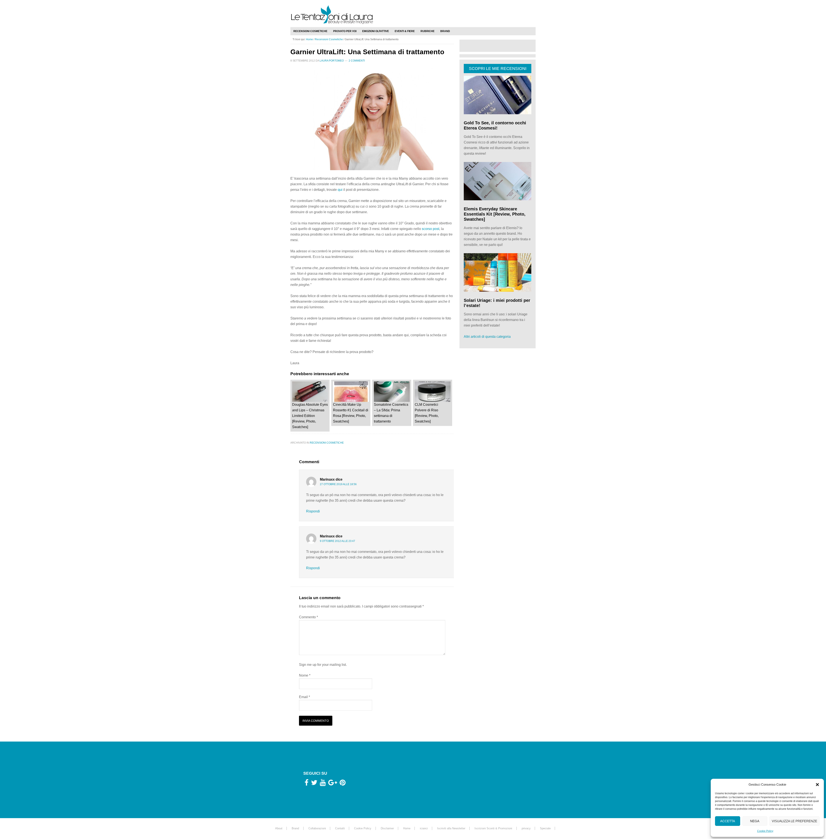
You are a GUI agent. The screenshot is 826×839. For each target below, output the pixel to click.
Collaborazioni (317, 828)
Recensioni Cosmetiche (327, 442)
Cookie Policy (765, 831)
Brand (295, 828)
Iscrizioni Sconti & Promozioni (493, 828)
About (278, 828)
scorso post (430, 229)
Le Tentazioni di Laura (413, 14)
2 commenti (357, 60)
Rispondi (313, 511)
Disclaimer (387, 828)
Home (406, 828)
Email (304, 697)
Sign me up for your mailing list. (323, 664)
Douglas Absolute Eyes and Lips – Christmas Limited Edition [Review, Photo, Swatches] (310, 416)
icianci (424, 828)
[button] (817, 784)
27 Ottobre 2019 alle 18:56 (338, 484)
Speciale (545, 828)
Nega (754, 821)
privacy (526, 828)
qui (340, 189)
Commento (308, 617)
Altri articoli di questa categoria (487, 336)
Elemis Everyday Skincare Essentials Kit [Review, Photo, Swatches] (494, 214)
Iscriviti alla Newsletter (451, 828)
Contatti (340, 828)
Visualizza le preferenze (794, 821)
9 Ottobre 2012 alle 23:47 (337, 541)
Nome (304, 675)
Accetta (727, 821)
